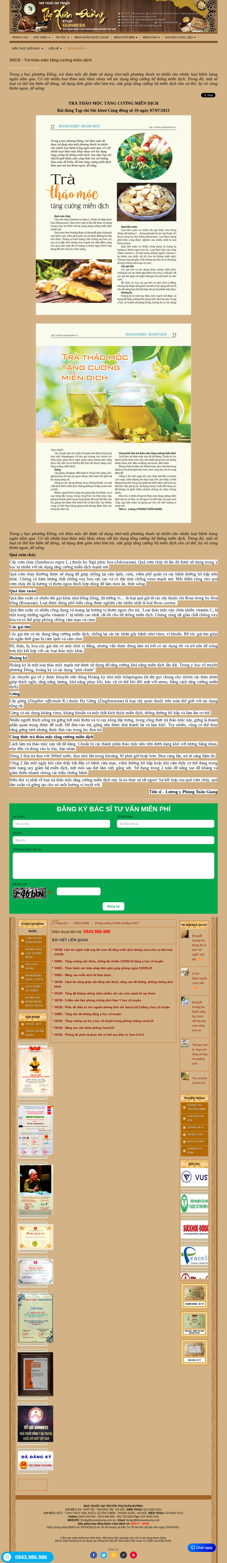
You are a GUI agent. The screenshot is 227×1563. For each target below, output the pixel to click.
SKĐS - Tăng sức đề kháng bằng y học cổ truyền (87, 1014)
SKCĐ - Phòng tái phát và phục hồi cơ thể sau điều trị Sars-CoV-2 (99, 1034)
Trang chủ (20, 37)
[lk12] (194, 1352)
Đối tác (194, 1164)
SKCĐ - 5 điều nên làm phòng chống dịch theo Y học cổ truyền (97, 1000)
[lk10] (194, 1296)
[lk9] (32, 1461)
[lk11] (194, 1324)
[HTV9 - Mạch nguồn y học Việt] (185, 971)
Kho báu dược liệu (179, 37)
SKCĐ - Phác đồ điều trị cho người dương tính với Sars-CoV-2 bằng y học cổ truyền (112, 1007)
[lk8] (32, 1424)
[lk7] (32, 1374)
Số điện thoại (126, 816)
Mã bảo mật (20, 884)
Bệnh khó (150, 37)
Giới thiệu (40, 37)
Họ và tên (19, 816)
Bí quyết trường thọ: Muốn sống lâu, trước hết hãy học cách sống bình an (199, 1016)
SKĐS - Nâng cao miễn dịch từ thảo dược (82, 975)
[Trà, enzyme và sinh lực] (185, 1076)
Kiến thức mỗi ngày (26, 48)
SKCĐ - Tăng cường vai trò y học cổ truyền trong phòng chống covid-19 (103, 1021)
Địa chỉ (18, 833)
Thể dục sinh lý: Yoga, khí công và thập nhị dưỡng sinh (200, 1054)
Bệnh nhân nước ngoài (91, 37)
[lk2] (32, 1130)
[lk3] (32, 1190)
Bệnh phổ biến (124, 37)
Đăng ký (113, 906)
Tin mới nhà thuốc (194, 925)
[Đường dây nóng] (7, 1557)
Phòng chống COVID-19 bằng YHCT (117, 923)
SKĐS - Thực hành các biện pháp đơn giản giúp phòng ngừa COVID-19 (103, 968)
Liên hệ (54, 48)
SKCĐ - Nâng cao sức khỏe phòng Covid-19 (84, 1028)
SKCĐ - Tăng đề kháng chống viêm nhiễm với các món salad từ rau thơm (104, 993)
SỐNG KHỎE (75, 48)
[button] (35, 893)
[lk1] (32, 1071)
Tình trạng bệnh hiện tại (27, 849)
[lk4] (32, 1237)
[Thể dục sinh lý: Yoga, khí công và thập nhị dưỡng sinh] (185, 1043)
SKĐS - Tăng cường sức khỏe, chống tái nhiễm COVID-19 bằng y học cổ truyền (108, 961)
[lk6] (32, 1318)
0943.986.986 (96, 931)
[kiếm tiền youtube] (32, 1271)
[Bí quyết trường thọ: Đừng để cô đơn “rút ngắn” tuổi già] (185, 933)
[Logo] (113, 15)
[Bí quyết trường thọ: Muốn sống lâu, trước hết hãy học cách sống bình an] (185, 1000)
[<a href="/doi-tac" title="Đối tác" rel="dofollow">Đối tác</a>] (194, 1191)
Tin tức (61, 37)
